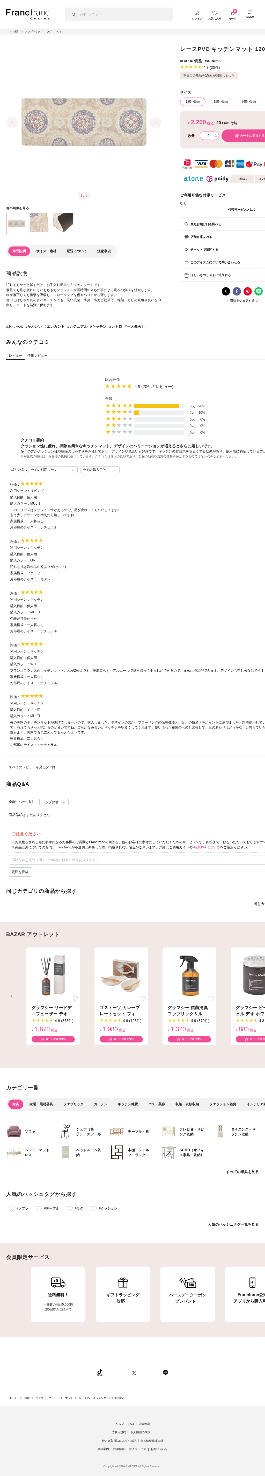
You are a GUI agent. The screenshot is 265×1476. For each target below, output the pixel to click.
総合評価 (112, 379)
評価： (15, 484)
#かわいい (33, 326)
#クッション (108, 1208)
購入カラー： (20, 503)
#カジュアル (77, 326)
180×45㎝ (221, 102)
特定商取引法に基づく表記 (119, 1440)
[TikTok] (99, 1372)
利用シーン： (20, 491)
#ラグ (79, 1208)
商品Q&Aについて (206, 847)
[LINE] (165, 1372)
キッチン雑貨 (128, 1104)
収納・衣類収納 (187, 1104)
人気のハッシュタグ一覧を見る (233, 1224)
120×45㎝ (193, 102)
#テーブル (51, 1208)
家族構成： (18, 521)
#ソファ (22, 1208)
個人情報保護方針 (152, 1440)
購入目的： (18, 497)
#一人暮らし (135, 326)
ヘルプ (119, 1423)
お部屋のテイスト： (25, 527)
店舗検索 (144, 1423)
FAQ (131, 1423)
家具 (15, 1104)
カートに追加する (56, 1039)
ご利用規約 (119, 1432)
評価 (109, 398)
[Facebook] (149, 1372)
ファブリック (73, 1104)
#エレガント (55, 326)
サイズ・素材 (46, 251)
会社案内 (103, 1449)
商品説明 (19, 251)
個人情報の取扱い (141, 1432)
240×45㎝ (248, 102)
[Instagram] (117, 1372)
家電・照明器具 (41, 1104)
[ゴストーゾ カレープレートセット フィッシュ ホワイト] (121, 975)
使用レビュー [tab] (37, 356)
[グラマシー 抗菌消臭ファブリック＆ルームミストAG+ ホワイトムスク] (189, 975)
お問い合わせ (159, 1449)
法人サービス (137, 1449)
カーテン (100, 1104)
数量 (191, 136)
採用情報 (119, 1449)
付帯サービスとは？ (242, 209)
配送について (77, 251)
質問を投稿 (20, 872)
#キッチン (98, 326)
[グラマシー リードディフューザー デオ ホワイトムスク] (53, 975)
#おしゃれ (14, 326)
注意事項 (104, 251)
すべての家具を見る (242, 1172)
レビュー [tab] (15, 356)
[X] (134, 1372)
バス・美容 (156, 1104)
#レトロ (115, 326)
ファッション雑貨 (222, 1104)
